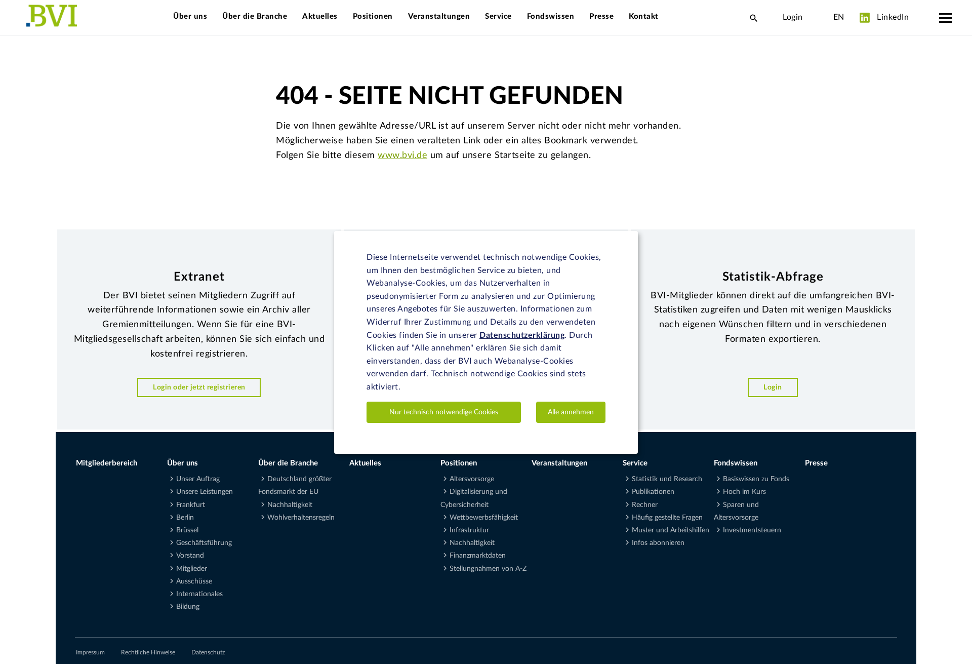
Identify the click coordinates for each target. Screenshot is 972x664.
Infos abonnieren (658, 542)
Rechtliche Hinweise (148, 652)
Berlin (185, 517)
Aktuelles (320, 16)
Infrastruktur (469, 530)
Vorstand (190, 555)
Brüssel (187, 530)
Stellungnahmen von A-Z (488, 568)
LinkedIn (892, 17)
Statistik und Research (667, 479)
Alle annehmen (571, 411)
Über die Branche (254, 16)
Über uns (190, 16)
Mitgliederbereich (106, 463)
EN (838, 17)
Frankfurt (190, 505)
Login (793, 17)
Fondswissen (551, 16)
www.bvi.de (402, 155)
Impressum (90, 652)
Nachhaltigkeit (289, 505)
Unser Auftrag (198, 479)
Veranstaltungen (439, 16)
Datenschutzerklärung (521, 335)
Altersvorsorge (472, 479)
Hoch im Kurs (744, 491)
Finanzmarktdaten (478, 555)
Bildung (187, 606)
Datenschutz (208, 652)
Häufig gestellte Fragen (667, 517)
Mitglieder (191, 568)
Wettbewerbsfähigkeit (484, 517)
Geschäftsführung (204, 542)
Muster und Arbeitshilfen (670, 530)
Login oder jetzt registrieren (199, 387)
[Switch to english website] (818, 17)
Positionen (373, 16)
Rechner (645, 505)
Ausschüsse (194, 581)
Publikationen (653, 491)
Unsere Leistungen (204, 491)
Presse (601, 16)
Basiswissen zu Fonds (756, 479)
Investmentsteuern (752, 530)
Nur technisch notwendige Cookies (443, 411)
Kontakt (644, 16)
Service (498, 16)
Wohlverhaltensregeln (301, 517)
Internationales (199, 594)
